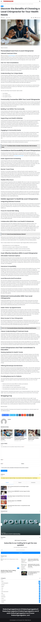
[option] (20, 524)
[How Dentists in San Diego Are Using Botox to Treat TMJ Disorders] (7, 433)
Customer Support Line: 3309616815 (14, 500)
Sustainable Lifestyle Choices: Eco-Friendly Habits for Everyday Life (34, 573)
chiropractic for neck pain (19, 155)
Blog (2, 593)
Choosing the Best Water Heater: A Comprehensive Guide (18, 505)
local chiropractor (11, 55)
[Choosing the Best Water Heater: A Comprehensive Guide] (4, 507)
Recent (20, 482)
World (2, 581)
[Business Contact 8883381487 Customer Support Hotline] (4, 493)
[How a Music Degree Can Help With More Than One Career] (4, 497)
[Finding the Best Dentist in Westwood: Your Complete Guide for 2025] (34, 433)
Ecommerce (3, 600)
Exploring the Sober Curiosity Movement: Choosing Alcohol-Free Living (34, 565)
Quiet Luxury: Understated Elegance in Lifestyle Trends (33, 560)
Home (2, 3)
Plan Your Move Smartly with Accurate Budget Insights (18, 486)
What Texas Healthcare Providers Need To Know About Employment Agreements (20, 438)
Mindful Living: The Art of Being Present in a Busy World (8, 571)
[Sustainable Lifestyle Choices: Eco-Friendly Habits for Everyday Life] (24, 573)
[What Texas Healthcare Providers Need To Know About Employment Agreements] (20, 433)
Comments (33, 482)
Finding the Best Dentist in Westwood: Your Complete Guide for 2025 (33, 438)
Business (2, 584)
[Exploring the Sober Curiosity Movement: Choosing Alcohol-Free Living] (24, 567)
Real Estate (3, 596)
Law (2, 589)
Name (2, 459)
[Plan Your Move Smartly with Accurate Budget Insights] (4, 488)
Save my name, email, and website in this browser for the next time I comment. (15, 467)
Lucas (4, 17)
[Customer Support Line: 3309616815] (4, 502)
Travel (2, 598)
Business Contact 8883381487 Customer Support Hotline (18, 491)
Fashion (2, 601)
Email (2, 463)
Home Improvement (4, 591)
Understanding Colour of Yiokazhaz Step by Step (13, 534)
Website (22, 463)
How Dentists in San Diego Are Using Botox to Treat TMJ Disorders (7, 438)
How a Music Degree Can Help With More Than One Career (18, 496)
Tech (2, 588)
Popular (7, 482)
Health (5, 3)
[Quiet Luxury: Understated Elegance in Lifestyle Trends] (24, 561)
